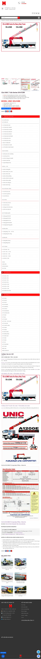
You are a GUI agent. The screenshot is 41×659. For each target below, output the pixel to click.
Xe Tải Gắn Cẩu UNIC (6, 125)
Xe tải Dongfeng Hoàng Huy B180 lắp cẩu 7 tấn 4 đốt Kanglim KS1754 (20, 568)
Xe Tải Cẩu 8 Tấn (5, 282)
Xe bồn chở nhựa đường (7, 175)
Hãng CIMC (4, 348)
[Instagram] (34, 13)
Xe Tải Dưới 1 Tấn (6, 249)
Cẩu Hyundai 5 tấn (14, 524)
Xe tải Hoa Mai (5, 323)
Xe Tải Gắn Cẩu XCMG (7, 140)
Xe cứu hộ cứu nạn (6, 204)
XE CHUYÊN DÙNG (5, 120)
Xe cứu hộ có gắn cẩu (6, 193)
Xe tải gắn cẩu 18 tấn (6, 290)
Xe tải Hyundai (5, 304)
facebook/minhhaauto (18, 532)
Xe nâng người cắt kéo (7, 218)
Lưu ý (2, 407)
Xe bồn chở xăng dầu (6, 169)
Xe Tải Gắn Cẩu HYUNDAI (7, 129)
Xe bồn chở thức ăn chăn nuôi (8, 178)
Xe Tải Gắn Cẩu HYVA (6, 138)
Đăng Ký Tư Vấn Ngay (7, 108)
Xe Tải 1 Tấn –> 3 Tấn (7, 251)
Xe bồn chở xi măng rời (7, 182)
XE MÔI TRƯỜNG (5, 150)
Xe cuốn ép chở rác (6, 156)
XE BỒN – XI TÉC (5, 166)
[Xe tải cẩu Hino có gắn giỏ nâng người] (7, 576)
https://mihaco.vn (21, 534)
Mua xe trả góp (24, 611)
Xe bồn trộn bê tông (6, 184)
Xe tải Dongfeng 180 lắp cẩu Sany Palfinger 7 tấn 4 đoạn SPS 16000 (7, 595)
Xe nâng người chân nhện (7, 222)
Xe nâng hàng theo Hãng (7, 233)
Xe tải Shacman (5, 344)
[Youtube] (38, 13)
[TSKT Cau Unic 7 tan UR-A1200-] (20, 50)
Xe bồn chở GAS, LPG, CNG (7, 171)
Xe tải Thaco (4, 308)
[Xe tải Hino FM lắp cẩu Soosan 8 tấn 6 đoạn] (20, 590)
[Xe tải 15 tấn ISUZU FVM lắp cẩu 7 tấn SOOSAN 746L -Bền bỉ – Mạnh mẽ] (7, 562)
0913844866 (23, 3)
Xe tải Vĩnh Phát (5, 335)
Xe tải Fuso (4, 302)
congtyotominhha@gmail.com (10, 534)
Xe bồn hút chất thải (6, 160)
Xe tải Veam (4, 329)
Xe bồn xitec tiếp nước (7, 209)
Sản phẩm (7, 20)
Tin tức (22, 617)
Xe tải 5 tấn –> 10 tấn (7, 256)
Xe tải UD (4, 342)
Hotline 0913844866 (16, 108)
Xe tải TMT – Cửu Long (6, 321)
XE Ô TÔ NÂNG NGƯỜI (6, 213)
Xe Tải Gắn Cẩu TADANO (7, 127)
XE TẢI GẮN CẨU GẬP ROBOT (8, 147)
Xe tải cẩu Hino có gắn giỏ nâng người (7, 582)
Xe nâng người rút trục (7, 220)
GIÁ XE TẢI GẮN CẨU (6, 142)
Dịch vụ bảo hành (24, 606)
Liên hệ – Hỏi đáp (24, 615)
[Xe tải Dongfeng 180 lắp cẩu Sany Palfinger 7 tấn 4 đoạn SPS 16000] (7, 590)
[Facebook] (32, 13)
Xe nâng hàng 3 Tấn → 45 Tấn (8, 231)
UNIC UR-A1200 (14, 101)
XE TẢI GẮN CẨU (5, 122)
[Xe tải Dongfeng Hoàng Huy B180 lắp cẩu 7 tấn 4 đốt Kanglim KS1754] (20, 562)
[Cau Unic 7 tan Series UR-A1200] (15, 81)
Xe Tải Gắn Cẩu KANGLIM (7, 131)
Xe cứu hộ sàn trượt (6, 191)
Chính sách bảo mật (24, 613)
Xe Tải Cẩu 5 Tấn (5, 278)
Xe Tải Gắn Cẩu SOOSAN (7, 133)
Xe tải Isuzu (4, 300)
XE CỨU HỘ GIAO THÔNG (6, 188)
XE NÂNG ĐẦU (4, 237)
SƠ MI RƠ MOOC (5, 266)
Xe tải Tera (4, 346)
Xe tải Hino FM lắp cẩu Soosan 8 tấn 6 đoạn (20, 595)
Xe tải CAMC (4, 327)
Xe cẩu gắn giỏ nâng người (7, 224)
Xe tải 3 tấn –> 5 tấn (6, 253)
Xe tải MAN (4, 340)
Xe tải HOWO (4, 319)
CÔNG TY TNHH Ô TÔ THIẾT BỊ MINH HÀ (8, 609)
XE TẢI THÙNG (4, 246)
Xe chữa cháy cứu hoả (7, 202)
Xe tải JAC (4, 317)
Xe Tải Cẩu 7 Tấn (5, 280)
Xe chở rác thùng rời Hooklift (8, 158)
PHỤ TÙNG (4, 268)
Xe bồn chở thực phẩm (7, 180)
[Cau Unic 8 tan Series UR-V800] (5, 81)
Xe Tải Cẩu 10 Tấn (5, 284)
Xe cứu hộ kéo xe (6, 195)
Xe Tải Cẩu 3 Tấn (5, 275)
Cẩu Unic (5, 95)
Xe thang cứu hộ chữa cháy (7, 207)
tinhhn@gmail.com (8, 617)
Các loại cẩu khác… (22, 524)
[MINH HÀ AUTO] (4, 3)
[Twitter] (36, 13)
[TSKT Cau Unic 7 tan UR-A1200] (35, 84)
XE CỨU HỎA (4, 199)
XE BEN (3, 262)
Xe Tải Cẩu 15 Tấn (5, 288)
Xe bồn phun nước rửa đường (8, 153)
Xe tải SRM (4, 337)
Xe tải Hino (4, 298)
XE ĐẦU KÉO (4, 264)
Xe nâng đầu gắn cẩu (6, 242)
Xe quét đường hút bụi (7, 162)
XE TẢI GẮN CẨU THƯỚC (7, 144)
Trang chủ (3, 20)
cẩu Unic (36, 369)
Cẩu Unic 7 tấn (3, 359)
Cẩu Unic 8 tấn (8, 524)
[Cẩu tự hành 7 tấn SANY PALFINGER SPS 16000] (20, 576)
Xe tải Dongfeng (5, 310)
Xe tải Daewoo (5, 306)
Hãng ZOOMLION (5, 350)
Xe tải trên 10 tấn (6, 258)
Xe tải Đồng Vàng (5, 333)
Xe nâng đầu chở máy (6, 240)
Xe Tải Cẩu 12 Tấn (5, 286)
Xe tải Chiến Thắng (6, 325)
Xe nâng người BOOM (7, 216)
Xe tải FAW (4, 314)
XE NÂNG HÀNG (5, 228)
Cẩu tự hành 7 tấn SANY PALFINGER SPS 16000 (20, 582)
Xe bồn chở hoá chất (6, 173)
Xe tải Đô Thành (5, 331)
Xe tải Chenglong (5, 312)
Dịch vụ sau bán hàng (25, 609)
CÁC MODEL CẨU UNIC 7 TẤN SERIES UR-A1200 (12, 373)
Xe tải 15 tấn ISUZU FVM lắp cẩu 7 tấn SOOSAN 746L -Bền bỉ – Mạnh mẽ (7, 568)
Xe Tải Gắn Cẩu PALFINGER (8, 136)
